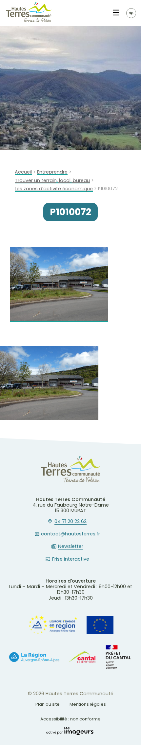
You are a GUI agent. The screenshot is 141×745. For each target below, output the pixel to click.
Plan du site (47, 704)
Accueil (23, 172)
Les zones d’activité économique (54, 189)
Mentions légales (88, 704)
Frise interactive (70, 559)
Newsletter (70, 546)
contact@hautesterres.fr (70, 534)
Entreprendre (52, 172)
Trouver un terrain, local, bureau (52, 180)
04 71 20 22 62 (70, 522)
